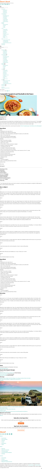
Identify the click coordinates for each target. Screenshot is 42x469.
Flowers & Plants (5, 19)
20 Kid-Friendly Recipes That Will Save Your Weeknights (30, 125)
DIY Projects (5, 17)
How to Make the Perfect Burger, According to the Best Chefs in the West (10, 379)
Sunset (1, 436)
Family (4, 26)
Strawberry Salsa (3, 375)
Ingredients (2, 368)
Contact (1, 455)
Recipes (1, 378)
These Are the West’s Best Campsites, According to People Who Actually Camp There (12, 406)
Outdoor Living (5, 20)
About (1, 446)
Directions (6, 368)
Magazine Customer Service (7, 461)
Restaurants (5, 52)
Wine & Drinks (5, 53)
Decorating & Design (6, 15)
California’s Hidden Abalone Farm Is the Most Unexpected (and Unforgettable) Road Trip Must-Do (14, 411)
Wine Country (5, 32)
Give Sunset (3, 44)
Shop (2, 79)
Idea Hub (3, 22)
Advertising (4, 457)
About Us (3, 448)
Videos (4, 27)
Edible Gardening (5, 21)
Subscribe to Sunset (5, 449)
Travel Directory (5, 30)
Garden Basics (5, 16)
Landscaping (5, 18)
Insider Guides (5, 29)
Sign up (1, 415)
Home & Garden (4, 54)
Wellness (4, 25)
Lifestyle (3, 23)
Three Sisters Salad (3, 374)
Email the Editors (5, 460)
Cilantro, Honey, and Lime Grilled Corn (7, 372)
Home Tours (5, 55)
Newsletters (3, 43)
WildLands (4, 31)
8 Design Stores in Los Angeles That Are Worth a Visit (7, 409)
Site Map (3, 453)
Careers (3, 459)
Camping (1, 380)
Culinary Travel (5, 78)
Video (3, 444)
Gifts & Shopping (5, 24)
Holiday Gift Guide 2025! (6, 80)
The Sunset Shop (5, 81)
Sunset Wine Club (5, 41)
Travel (2, 28)
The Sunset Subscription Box (7, 42)
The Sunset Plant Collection (7, 452)
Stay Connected (2, 89)
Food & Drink (4, 438)
